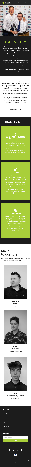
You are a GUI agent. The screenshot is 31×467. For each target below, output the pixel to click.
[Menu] (28, 2)
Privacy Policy (7, 418)
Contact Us (6, 426)
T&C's (4, 422)
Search (5, 414)
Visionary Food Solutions (12, 460)
